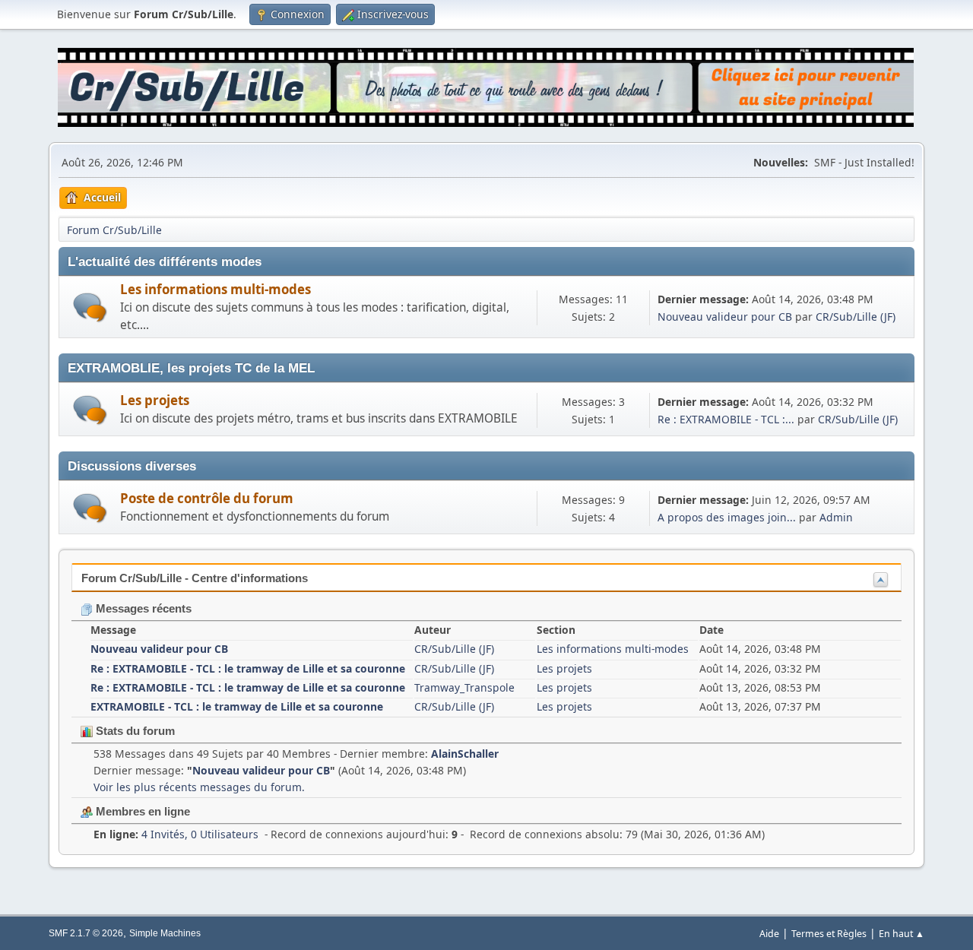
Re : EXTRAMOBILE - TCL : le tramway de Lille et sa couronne (247, 668)
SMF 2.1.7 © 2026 (86, 933)
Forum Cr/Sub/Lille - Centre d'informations (194, 578)
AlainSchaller (465, 753)
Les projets (154, 400)
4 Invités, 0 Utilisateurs (175, 834)
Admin (836, 517)
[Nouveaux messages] (90, 307)
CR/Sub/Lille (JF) (855, 316)
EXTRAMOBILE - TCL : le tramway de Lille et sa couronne (236, 706)
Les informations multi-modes (215, 289)
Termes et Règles (829, 933)
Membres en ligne (141, 811)
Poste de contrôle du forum (206, 498)
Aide (769, 933)
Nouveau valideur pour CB (725, 316)
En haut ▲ (901, 933)
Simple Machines (165, 933)
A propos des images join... (727, 517)
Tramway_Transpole (464, 687)
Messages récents (142, 608)
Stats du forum (134, 730)
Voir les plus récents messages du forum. (199, 787)
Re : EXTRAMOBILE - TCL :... (726, 419)
